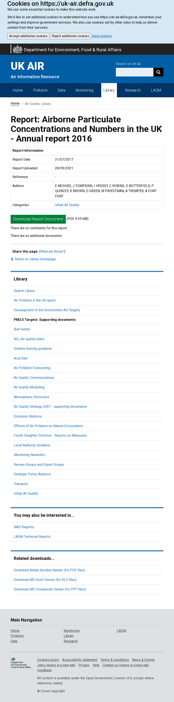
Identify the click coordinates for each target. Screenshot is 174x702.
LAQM (156, 90)
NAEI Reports (24, 527)
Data (61, 90)
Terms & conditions (114, 660)
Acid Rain (21, 358)
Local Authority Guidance (32, 445)
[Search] (158, 72)
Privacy (84, 665)
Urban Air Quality (67, 205)
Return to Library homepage (35, 259)
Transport (21, 484)
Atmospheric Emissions (31, 397)
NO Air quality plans (29, 339)
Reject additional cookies (70, 36)
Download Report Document (38, 219)
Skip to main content (2, 46)
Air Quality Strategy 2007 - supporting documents (50, 407)
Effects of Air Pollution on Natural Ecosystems (48, 426)
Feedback (44, 670)
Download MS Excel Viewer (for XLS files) (45, 580)
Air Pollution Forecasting (32, 368)
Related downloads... (34, 558)
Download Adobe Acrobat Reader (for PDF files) (49, 570)
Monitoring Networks (29, 455)
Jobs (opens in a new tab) (56, 665)
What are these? (52, 251)
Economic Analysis (28, 416)
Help (96, 665)
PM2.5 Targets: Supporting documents (45, 320)
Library (109, 90)
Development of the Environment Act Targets (47, 310)
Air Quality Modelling (29, 387)
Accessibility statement (79, 660)
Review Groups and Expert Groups (39, 465)
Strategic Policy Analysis (32, 474)
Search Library (24, 291)
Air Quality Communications (34, 378)
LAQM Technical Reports (32, 537)
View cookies (102, 36)
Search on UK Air (128, 64)
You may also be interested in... (44, 515)
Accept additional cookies (28, 36)
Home (18, 90)
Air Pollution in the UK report (35, 300)
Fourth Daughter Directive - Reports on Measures (50, 435)
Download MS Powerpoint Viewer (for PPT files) (50, 589)
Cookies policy (48, 660)
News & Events (143, 660)
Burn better (22, 329)
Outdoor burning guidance (33, 349)
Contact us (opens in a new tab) (125, 665)
